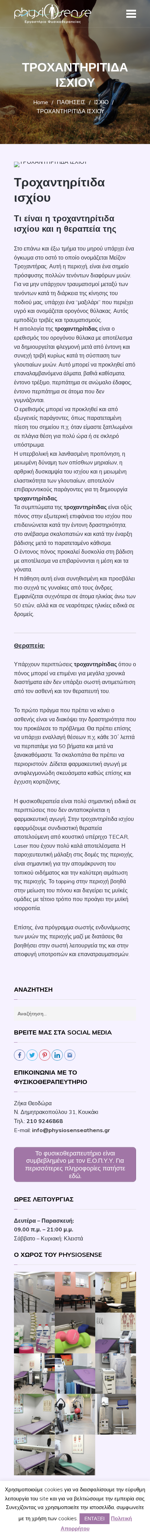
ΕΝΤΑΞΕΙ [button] (94, 1518)
